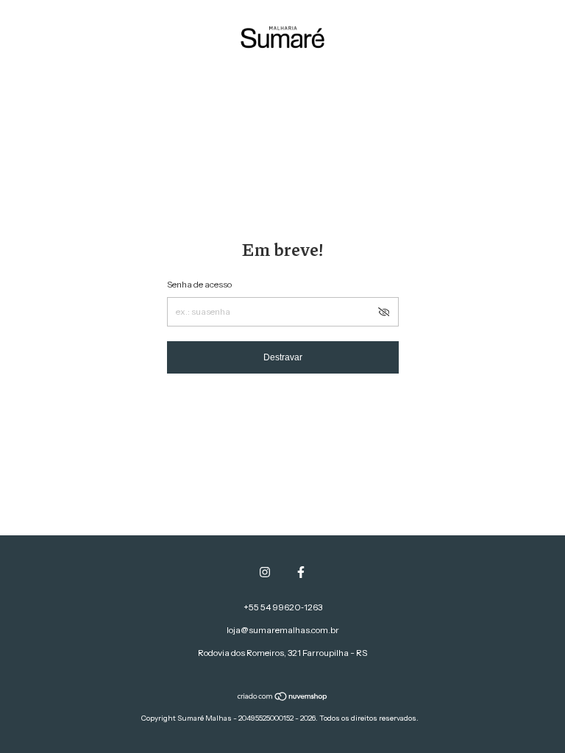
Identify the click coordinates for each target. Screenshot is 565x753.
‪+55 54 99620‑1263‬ (283, 607)
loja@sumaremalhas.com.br (283, 629)
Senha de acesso (199, 284)
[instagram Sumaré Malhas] (265, 572)
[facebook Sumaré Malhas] (301, 572)
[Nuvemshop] (283, 697)
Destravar (282, 357)
